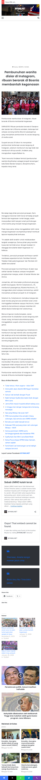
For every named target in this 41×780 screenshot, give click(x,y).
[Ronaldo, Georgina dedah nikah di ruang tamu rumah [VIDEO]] (11, 734)
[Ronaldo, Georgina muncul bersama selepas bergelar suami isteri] (30, 734)
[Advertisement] (20, 42)
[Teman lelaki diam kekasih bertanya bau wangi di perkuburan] (11, 758)
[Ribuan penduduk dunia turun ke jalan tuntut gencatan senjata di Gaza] (9, 622)
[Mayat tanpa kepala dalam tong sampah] (9, 645)
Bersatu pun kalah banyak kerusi (17, 422)
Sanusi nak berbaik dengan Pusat (17, 395)
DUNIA (27, 67)
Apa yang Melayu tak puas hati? (16, 413)
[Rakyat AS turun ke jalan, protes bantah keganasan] (27, 622)
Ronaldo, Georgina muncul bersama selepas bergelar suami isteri (28, 744)
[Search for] (38, 17)
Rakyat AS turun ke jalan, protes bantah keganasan (26, 630)
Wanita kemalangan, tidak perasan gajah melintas (29, 767)
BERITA (21, 67)
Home (15, 67)
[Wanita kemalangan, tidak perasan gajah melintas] (30, 758)
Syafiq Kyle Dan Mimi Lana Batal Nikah (19, 437)
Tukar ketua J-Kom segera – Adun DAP (19, 386)
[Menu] (3, 17)
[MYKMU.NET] (20, 10)
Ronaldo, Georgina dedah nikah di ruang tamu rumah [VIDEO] (10, 743)
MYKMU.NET (25, 453)
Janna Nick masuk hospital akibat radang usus (22, 404)
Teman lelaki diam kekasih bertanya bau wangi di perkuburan (10, 767)
